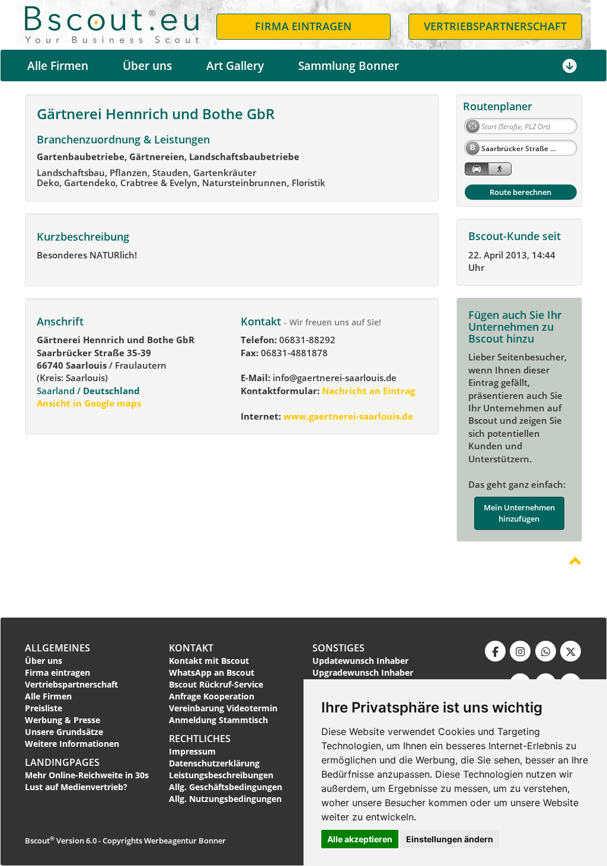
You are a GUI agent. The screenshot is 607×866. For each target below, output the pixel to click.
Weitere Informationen (72, 743)
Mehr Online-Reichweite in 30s (87, 775)
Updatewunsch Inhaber (360, 660)
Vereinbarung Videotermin (223, 708)
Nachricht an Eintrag (367, 391)
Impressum (192, 751)
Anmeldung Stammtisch (218, 720)
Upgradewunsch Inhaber (362, 672)
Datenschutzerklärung (214, 763)
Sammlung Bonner (348, 66)
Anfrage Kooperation (211, 696)
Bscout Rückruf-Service (216, 684)
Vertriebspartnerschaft (71, 684)
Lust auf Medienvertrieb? (76, 786)
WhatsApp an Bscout (211, 672)
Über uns (147, 66)
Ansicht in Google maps (89, 403)
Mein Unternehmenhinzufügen (519, 513)
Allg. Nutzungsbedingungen (225, 798)
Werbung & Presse (62, 720)
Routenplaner (497, 106)
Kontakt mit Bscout (209, 660)
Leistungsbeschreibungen (221, 775)
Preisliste (43, 708)
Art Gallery (235, 66)
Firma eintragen (57, 672)
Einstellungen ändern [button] (449, 839)
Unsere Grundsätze (64, 731)
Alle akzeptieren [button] (359, 839)
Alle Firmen (57, 66)
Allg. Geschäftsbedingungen (225, 786)
